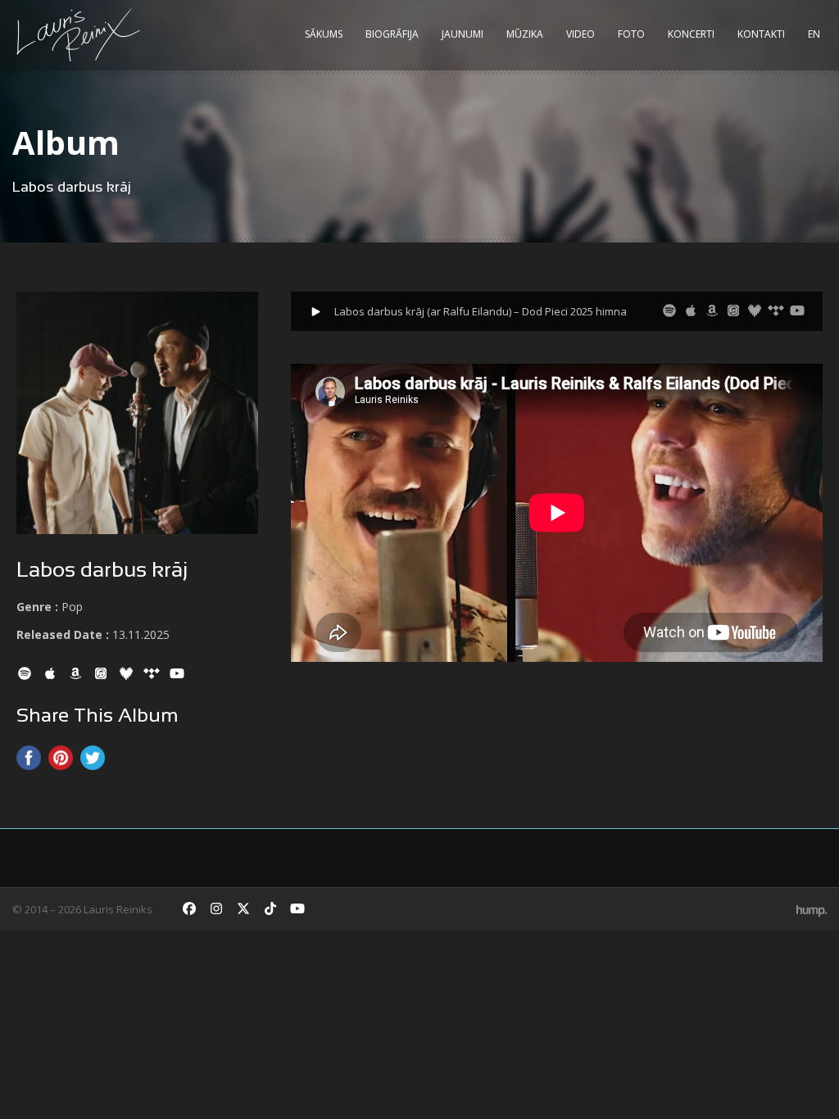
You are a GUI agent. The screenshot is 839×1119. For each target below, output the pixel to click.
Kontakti (761, 34)
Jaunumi (462, 34)
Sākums (323, 34)
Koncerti (691, 34)
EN (814, 34)
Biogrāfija (392, 34)
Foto (631, 34)
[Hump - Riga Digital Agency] (811, 909)
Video (580, 34)
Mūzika (524, 34)
